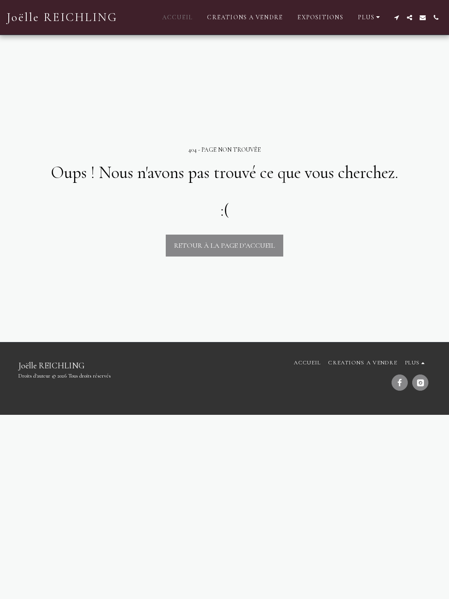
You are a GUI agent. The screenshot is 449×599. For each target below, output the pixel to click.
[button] (396, 17)
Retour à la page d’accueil (224, 245)
